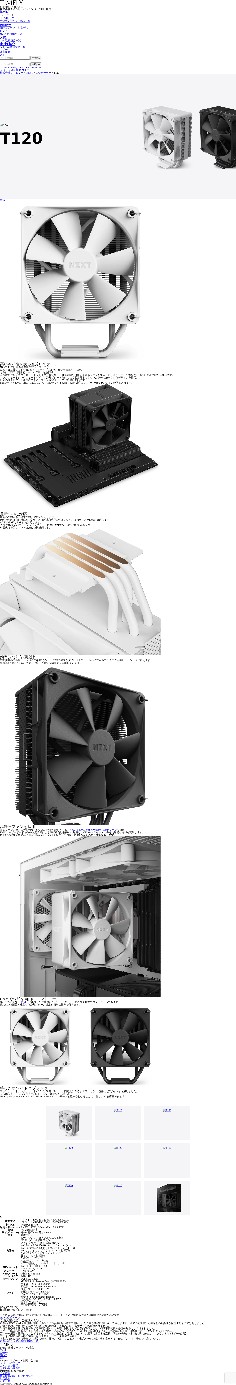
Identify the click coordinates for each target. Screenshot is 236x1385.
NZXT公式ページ (10, 1317)
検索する (36, 58)
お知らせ (5, 1381)
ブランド (9, 14)
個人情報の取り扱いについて (16, 1376)
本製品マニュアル (10, 1341)
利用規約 (5, 1378)
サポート (5, 49)
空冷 (2, 200)
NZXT (3, 1355)
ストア (4, 54)
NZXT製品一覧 (30, 1341)
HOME (4, 11)
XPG (2, 1358)
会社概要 (5, 52)
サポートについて (10, 1363)
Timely (3, 1350)
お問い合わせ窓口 (10, 1368)
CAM (23, 1002)
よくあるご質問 (9, 1365)
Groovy (4, 1352)
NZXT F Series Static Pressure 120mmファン (93, 829)
